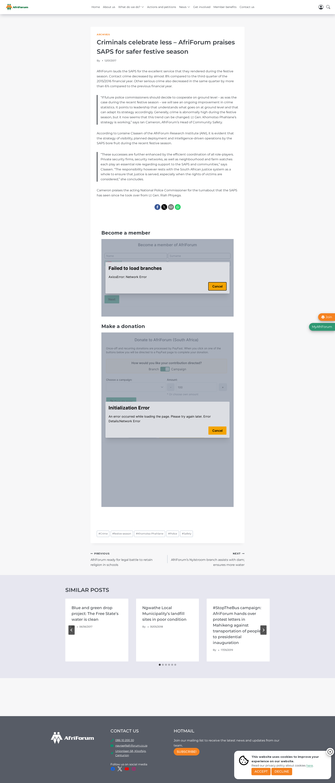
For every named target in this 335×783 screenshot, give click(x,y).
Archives (103, 34)
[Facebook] (157, 207)
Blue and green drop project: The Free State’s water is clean (95, 613)
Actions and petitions (161, 7)
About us (109, 7)
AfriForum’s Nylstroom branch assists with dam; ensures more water (207, 559)
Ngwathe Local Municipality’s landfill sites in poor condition (164, 613)
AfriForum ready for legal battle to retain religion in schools (122, 559)
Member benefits (225, 7)
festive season (121, 533)
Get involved (201, 7)
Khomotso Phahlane (149, 533)
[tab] (160, 665)
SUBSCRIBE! (186, 752)
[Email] (171, 207)
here (309, 765)
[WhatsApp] (178, 207)
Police (172, 533)
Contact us (247, 7)
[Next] (263, 630)
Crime (103, 533)
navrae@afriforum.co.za (131, 745)
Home (96, 7)
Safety (186, 533)
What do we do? (129, 7)
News (182, 7)
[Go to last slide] (71, 630)
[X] (164, 207)
